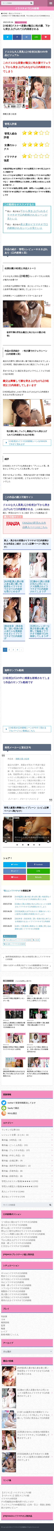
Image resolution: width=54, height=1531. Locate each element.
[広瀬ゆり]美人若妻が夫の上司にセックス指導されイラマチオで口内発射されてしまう (40, 586)
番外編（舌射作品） (12, 1171)
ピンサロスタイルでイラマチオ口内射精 (19, 1237)
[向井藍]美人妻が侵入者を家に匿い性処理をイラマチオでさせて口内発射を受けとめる (14, 586)
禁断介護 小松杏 (22, 759)
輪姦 (3, 1328)
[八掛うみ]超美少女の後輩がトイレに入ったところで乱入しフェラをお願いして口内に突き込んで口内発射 (33, 1415)
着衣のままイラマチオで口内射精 (16, 1300)
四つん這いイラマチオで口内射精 (16, 1228)
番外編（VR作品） (11, 1140)
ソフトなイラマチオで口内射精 (15, 1288)
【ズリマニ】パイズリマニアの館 (16, 1492)
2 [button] (22, 844)
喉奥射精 (5, 1322)
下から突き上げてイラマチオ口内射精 (18, 940)
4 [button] (34, 844)
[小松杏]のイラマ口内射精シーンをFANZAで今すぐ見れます (28, 442)
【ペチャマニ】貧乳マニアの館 (15, 1495)
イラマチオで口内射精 (27, 8)
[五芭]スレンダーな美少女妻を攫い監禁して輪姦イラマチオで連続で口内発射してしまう (40, 631)
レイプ (4, 1331)
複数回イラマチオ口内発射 (13, 1291)
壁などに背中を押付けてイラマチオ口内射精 (21, 1231)
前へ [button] (6, 841)
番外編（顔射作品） (12, 1176)
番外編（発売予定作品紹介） (16, 1165)
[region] (27, 829)
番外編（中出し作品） (13, 1155)
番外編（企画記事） (12, 1160)
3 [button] (28, 844)
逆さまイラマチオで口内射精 (14, 1225)
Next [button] (48, 841)
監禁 (3, 1325)
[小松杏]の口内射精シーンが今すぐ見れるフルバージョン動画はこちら (27, 729)
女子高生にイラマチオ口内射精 (15, 1297)
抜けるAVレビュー (9, 1507)
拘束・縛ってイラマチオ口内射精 (16, 1243)
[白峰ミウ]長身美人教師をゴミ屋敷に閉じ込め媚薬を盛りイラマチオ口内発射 (33, 927)
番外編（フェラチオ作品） (16, 1150)
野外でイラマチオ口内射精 (13, 1276)
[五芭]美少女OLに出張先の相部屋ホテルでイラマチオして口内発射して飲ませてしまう (33, 1435)
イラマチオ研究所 (9, 1498)
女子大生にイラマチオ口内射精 (15, 1279)
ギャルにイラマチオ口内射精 (14, 1273)
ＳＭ (3, 1319)
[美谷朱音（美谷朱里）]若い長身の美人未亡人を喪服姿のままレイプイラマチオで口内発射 (13, 631)
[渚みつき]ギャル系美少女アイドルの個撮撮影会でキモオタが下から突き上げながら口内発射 (26, 966)
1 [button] (17, 844)
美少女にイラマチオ (13, 1196)
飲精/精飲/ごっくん (10, 1334)
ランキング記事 (11, 1129)
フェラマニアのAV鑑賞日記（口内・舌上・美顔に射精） (26, 1504)
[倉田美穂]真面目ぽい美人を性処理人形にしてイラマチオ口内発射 (28, 958)
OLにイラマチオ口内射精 (12, 1282)
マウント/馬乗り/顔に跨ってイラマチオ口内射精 (23, 1234)
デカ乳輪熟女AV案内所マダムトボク (17, 1501)
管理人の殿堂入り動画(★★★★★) (20, 1186)
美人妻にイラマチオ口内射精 (15, 944)
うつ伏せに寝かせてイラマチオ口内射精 (19, 1222)
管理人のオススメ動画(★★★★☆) (20, 1181)
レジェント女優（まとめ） (15, 1135)
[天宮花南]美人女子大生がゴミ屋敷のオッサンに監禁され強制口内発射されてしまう (33, 912)
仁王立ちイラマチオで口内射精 (15, 1246)
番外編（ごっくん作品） (15, 1145)
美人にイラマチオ (12, 890)
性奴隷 (4, 1316)
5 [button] (39, 844)
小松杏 (37, 940)
